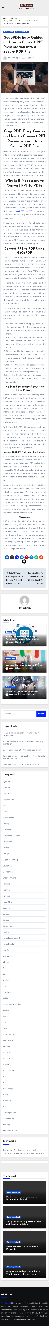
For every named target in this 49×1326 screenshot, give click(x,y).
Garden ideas (8, 926)
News (5, 1016)
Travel (5, 1094)
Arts (5, 806)
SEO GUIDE (7, 1058)
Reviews (6, 1046)
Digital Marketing (10, 860)
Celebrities (7, 842)
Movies (6, 1010)
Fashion (6, 890)
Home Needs (8, 944)
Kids (4, 974)
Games (6, 914)
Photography (8, 1034)
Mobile (5, 998)
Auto (5, 812)
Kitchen (6, 980)
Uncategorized (9, 1113)
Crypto (6, 848)
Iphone (6, 962)
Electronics (8, 872)
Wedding (6, 1125)
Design (6, 854)
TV (4, 1106)
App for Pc (7, 794)
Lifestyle (7, 992)
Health (6, 932)
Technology (8, 1088)
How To (6, 950)
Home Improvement (11, 938)
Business (7, 830)
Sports (6, 1082)
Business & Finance (11, 836)
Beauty (6, 824)
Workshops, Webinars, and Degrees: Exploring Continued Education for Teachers (22, 639)
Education (8, 32)
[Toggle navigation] (3, 6)
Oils (4, 1022)
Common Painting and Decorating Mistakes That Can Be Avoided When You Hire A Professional (23, 665)
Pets (5, 1028)
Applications (8, 800)
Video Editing (9, 1119)
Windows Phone (22, 32)
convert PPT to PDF (22, 211)
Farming (6, 884)
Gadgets (6, 908)
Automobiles (8, 818)
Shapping (7, 1064)
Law (4, 986)
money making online (12, 1004)
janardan (13, 694)
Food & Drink (8, 902)
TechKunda (6, 1303)
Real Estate (8, 1040)
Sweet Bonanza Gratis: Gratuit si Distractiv (22, 750)
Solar (5, 1076)
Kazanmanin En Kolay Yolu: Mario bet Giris (21, 764)
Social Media (8, 1070)
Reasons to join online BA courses (21, 692)
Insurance (7, 956)
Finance (6, 896)
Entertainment (9, 878)
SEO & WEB (7, 1052)
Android (6, 788)
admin (12, 58)
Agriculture (8, 782)
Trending (7, 1100)
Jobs (5, 968)
